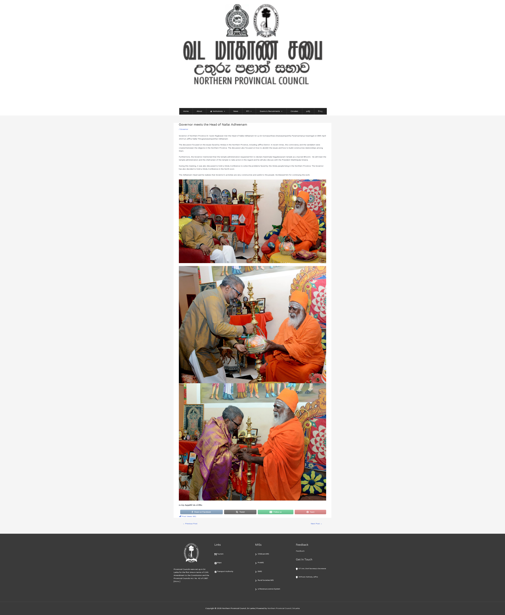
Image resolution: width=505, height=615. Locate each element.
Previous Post (190, 524)
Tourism (220, 554)
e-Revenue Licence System (269, 589)
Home (186, 111)
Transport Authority (225, 571)
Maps (219, 563)
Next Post (316, 524)
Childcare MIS (263, 554)
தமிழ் (308, 111)
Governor (184, 129)
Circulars (294, 111)
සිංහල (320, 111)
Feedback (300, 551)
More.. (177, 581)
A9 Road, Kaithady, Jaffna (308, 577)
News (235, 111)
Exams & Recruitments (270, 111)
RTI (247, 111)
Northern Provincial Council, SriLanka (283, 608)
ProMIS (261, 563)
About (199, 111)
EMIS (260, 571)
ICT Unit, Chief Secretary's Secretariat (312, 568)
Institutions (218, 111)
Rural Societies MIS (266, 580)
